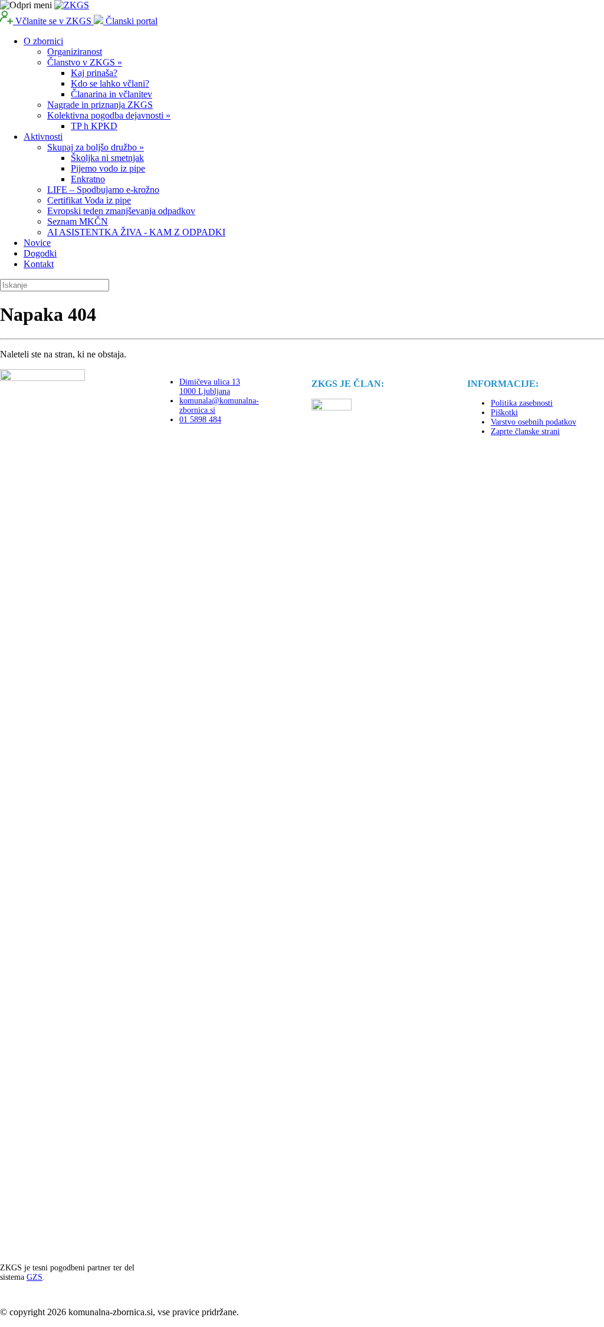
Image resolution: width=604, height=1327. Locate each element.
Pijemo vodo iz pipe (108, 168)
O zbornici (43, 41)
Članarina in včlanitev (111, 94)
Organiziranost (74, 52)
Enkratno (88, 179)
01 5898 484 (200, 419)
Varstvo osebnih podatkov (533, 422)
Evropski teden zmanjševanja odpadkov (121, 211)
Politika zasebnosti (522, 403)
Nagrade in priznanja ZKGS (100, 105)
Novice (37, 243)
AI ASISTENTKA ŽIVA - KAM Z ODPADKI (136, 232)
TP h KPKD (94, 126)
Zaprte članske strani (525, 431)
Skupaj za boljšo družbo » (95, 147)
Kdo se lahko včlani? (110, 83)
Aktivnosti (43, 137)
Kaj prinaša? (94, 73)
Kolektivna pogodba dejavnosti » (108, 115)
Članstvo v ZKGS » (84, 62)
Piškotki (504, 412)
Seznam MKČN (77, 221)
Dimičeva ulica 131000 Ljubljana (209, 386)
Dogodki (40, 253)
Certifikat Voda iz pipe (89, 200)
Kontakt (39, 264)
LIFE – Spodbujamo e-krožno (103, 190)
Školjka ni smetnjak (107, 158)
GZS (34, 1277)
